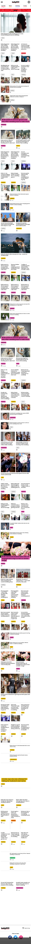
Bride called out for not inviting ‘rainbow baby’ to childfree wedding (19, 643)
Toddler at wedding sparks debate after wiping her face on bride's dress (25, 267)
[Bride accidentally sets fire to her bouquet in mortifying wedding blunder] (25, 826)
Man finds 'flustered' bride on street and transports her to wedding (15, 707)
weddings (19, 584)
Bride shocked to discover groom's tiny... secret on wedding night (14, 254)
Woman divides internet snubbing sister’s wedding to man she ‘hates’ (15, 267)
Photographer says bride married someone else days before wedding (14, 594)
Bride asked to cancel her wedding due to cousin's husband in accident (5, 728)
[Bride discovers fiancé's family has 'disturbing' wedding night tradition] (8, 794)
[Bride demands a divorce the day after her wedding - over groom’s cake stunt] (5, 866)
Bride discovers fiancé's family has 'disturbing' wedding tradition (7, 801)
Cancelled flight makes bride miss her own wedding (19, 524)
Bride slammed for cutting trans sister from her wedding (13, 914)
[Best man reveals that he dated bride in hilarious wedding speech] (5, 627)
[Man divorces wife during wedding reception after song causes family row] (25, 848)
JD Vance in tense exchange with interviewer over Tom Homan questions (25, 46)
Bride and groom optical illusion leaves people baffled (19, 755)
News (10, 5)
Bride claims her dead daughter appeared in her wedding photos (15, 485)
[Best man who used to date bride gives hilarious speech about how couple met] (15, 627)
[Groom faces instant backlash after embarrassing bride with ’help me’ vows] (8, 217)
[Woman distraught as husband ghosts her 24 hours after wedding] (23, 352)
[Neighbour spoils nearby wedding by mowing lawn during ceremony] (15, 740)
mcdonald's (19, 228)
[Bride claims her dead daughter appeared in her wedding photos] (15, 497)
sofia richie (12, 417)
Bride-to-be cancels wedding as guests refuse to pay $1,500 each (5, 176)
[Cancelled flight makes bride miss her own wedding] (5, 526)
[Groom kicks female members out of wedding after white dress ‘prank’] (25, 627)
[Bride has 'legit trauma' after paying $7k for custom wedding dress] (8, 573)
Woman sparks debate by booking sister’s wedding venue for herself (25, 727)
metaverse (12, 857)
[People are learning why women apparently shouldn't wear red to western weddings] (5, 407)
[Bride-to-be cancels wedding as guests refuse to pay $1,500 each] (5, 188)
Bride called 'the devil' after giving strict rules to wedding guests (22, 801)
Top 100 (3, 5)
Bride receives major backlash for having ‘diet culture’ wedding (25, 394)
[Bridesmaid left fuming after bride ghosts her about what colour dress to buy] (5, 748)
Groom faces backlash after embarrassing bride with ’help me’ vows (7, 224)
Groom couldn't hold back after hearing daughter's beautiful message (25, 68)
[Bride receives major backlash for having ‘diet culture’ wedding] (25, 407)
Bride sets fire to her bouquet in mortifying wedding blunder (25, 813)
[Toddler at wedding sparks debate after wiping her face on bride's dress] (25, 278)
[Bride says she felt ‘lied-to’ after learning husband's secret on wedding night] (15, 243)
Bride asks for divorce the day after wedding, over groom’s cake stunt (18, 863)
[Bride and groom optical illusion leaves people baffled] (5, 758)
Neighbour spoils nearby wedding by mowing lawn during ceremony (15, 726)
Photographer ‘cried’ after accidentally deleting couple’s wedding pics (4, 594)
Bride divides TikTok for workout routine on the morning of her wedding (22, 443)
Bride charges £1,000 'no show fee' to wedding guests (15, 175)
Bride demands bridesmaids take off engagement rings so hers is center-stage (15, 559)
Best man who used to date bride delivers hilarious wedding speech (25, 593)
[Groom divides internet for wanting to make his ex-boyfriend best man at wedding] (15, 386)
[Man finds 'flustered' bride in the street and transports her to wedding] (15, 718)
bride (13, 74)
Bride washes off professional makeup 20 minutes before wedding (19, 87)
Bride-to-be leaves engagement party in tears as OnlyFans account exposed (5, 373)
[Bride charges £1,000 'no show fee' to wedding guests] (15, 188)
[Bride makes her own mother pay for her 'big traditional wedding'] (5, 636)
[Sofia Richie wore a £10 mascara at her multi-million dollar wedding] (8, 436)
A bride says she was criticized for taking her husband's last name (14, 780)
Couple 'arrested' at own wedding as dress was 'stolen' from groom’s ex (5, 836)
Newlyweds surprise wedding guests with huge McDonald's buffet (23, 224)
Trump (25, 5)
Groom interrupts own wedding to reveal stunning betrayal (25, 154)
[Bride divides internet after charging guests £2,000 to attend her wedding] (5, 206)
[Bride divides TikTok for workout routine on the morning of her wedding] (23, 436)
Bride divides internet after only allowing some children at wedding (19, 533)
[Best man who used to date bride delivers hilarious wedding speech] (25, 606)
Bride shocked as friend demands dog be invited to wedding (19, 194)
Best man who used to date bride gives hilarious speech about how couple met (15, 615)
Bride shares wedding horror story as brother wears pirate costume (15, 395)
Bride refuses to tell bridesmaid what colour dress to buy (20, 746)
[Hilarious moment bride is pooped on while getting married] (15, 517)
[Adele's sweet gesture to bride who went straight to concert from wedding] (5, 497)
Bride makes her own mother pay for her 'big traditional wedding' (20, 633)
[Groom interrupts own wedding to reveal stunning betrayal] (25, 167)
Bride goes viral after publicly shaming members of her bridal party (8, 663)
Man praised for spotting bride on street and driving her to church (25, 707)
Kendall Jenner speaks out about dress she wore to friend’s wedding (23, 884)
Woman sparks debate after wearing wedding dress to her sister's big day (25, 176)
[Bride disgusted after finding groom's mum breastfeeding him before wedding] (15, 22)
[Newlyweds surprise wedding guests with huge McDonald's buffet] (23, 217)
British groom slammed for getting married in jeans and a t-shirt (15, 695)
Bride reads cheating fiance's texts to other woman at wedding (20, 314)
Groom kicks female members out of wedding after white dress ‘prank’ (25, 615)
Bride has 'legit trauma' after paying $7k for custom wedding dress (7, 581)
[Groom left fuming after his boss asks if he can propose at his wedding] (8, 876)
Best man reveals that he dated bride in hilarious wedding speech (5, 614)
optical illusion (13, 759)
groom (18, 145)
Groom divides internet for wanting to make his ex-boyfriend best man (15, 372)
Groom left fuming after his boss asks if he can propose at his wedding (7, 884)
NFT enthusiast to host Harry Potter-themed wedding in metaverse (20, 854)
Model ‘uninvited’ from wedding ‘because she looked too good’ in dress (15, 926)
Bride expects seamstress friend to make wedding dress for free (5, 926)
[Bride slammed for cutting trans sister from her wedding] (15, 902)
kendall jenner (20, 887)
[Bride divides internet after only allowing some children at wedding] (5, 535)
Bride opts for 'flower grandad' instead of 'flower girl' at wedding (25, 372)
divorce (23, 841)
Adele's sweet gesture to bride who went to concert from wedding (5, 486)
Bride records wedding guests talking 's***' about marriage (15, 67)
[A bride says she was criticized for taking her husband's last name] (15, 775)
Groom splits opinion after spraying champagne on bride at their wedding (23, 142)
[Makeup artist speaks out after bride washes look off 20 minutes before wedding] (5, 89)
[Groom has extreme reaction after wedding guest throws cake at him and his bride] (15, 462)
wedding (23, 74)
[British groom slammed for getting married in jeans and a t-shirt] (15, 683)
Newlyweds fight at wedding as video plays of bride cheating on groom (5, 707)
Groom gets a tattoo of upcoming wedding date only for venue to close (15, 814)
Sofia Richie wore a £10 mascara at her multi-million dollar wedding (7, 443)
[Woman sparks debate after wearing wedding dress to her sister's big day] (25, 188)
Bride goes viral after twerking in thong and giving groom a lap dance (25, 926)
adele (3, 491)
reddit (11, 537)
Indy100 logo (15, 2)
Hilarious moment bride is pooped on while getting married (15, 505)
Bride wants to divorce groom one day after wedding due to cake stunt (15, 121)
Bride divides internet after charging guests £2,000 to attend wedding (20, 204)
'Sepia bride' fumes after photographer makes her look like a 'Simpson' (19, 96)
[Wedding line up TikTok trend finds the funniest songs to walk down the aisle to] (5, 80)
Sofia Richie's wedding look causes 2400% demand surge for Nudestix (19, 414)
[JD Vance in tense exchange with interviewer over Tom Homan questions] (25, 59)
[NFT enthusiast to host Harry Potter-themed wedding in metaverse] (5, 856)
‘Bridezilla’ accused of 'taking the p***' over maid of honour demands (23, 581)
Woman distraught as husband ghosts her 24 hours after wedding (22, 360)
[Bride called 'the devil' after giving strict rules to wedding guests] (23, 794)
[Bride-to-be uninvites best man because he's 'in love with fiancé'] (25, 517)
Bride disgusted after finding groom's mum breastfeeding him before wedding (12, 34)
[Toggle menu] (2, 2)
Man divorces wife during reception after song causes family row (25, 835)
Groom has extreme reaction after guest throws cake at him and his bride (15, 474)
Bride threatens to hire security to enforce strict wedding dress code (19, 423)
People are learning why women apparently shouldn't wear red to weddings (5, 396)
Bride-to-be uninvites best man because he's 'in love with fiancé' (25, 506)
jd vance (23, 53)
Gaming (17, 5)
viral (2, 477)
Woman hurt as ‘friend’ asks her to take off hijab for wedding (15, 834)
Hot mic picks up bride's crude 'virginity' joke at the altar (25, 485)
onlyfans (3, 380)
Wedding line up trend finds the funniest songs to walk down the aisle (5, 68)
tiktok (3, 37)
